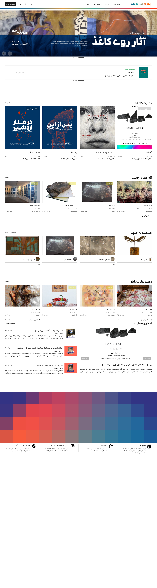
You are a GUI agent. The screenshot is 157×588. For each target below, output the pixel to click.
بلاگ (88, 4)
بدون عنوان (110, 312)
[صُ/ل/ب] (134, 148)
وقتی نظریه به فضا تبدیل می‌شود (48, 330)
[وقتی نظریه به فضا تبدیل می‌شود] (70, 336)
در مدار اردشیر (33, 152)
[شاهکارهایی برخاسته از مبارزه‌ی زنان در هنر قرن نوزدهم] (70, 353)
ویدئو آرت (111, 208)
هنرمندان (116, 4)
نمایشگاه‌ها (97, 4)
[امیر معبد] (134, 246)
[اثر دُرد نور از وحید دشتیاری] (22, 192)
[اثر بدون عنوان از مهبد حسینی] (22, 296)
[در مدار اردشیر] (22, 148)
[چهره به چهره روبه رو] (97, 148)
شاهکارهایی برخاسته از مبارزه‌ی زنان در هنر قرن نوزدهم (40, 347)
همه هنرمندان (11, 232)
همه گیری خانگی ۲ (145, 312)
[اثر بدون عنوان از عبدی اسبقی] (59, 296)
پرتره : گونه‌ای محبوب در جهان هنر (49, 365)
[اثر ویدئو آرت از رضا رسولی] (97, 192)
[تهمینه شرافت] (97, 246)
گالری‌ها (107, 4)
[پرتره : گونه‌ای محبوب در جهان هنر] (70, 371)
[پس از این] (59, 148)
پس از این (73, 152)
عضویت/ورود (10, 4)
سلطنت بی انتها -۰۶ (144, 208)
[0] (32, 4)
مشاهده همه (10, 323)
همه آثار (8, 177)
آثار (124, 4)
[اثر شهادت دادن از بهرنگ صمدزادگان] (59, 192)
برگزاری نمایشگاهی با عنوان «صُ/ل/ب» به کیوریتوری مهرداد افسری (127, 364)
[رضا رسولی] (59, 246)
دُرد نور (37, 208)
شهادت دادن (72, 208)
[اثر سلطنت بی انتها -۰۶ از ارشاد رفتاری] (134, 192)
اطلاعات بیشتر (19, 72)
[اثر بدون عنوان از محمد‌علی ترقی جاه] (97, 296)
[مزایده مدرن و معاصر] (78, 56)
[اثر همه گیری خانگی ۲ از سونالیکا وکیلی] (134, 296)
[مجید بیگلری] (22, 246)
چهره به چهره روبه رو (105, 152)
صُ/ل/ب (148, 152)
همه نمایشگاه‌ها (11, 103)
